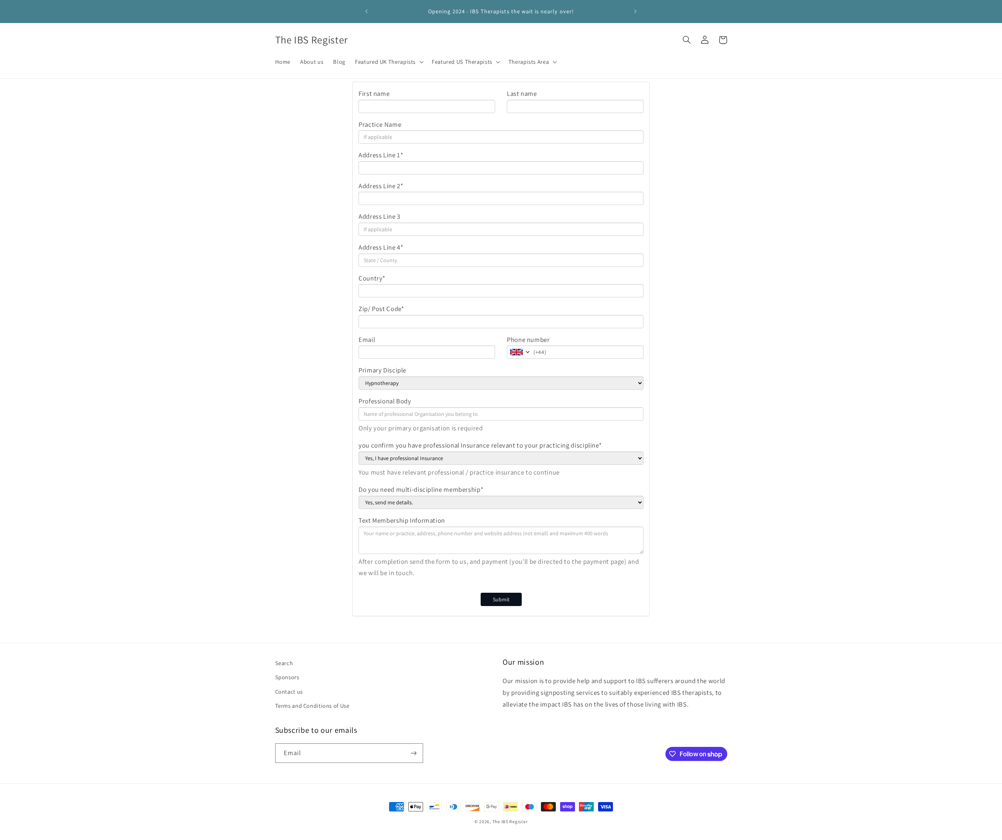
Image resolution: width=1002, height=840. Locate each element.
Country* (372, 278)
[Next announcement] (635, 11)
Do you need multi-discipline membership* (421, 489)
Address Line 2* (381, 186)
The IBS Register (510, 821)
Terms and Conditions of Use (312, 705)
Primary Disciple (382, 370)
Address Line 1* (381, 155)
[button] (388, 61)
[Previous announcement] (366, 11)
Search (284, 663)
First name (374, 93)
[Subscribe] (413, 753)
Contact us (289, 691)
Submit (501, 599)
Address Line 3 (379, 216)
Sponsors (287, 677)
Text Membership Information (402, 520)
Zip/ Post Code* (381, 308)
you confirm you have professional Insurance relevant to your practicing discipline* (480, 445)
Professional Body (385, 401)
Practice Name (380, 124)
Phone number (528, 339)
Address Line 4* (381, 247)
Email (367, 339)
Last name (522, 93)
